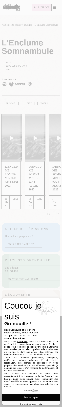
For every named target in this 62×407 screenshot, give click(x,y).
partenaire (22, 341)
